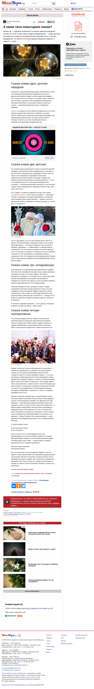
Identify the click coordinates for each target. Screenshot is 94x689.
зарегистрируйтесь (32, 608)
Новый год (14, 111)
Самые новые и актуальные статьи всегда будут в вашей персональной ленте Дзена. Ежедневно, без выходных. (77, 56)
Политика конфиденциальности (11, 668)
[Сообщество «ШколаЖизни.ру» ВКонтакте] (77, 9)
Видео (66, 9)
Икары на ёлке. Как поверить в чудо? (42, 549)
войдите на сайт (47, 608)
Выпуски (13, 9)
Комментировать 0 (18, 491)
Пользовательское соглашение (11, 670)
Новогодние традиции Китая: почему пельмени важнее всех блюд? (42, 533)
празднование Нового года (34, 473)
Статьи (30, 9)
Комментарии (47, 9)
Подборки (22, 9)
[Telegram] (54, 22)
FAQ (62, 638)
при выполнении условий (32, 677)
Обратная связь (80, 638)
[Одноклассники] (51, 22)
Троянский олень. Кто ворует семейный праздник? (43, 565)
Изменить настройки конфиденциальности (15, 685)
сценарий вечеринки (18, 195)
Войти (74, 3)
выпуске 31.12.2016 (24, 514)
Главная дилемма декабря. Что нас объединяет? (41, 580)
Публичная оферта (66, 643)
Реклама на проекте (81, 635)
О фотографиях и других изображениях (14, 673)
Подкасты (58, 9)
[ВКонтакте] (48, 22)
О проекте (64, 635)
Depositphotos (18, 237)
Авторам (63, 641)
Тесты (37, 9)
